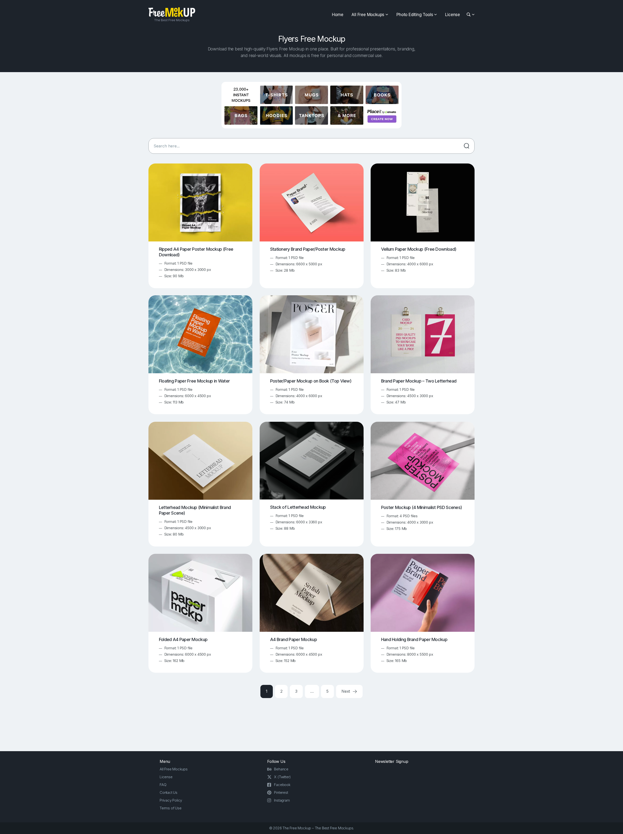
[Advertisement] (311, 724)
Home (337, 14)
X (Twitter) (282, 777)
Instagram (282, 800)
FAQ (163, 784)
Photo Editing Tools (414, 14)
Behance (281, 769)
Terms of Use (171, 808)
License (452, 14)
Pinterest (281, 792)
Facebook (282, 784)
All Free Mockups (367, 14)
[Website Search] (469, 14)
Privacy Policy (171, 800)
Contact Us (168, 792)
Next (346, 691)
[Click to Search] (466, 146)
